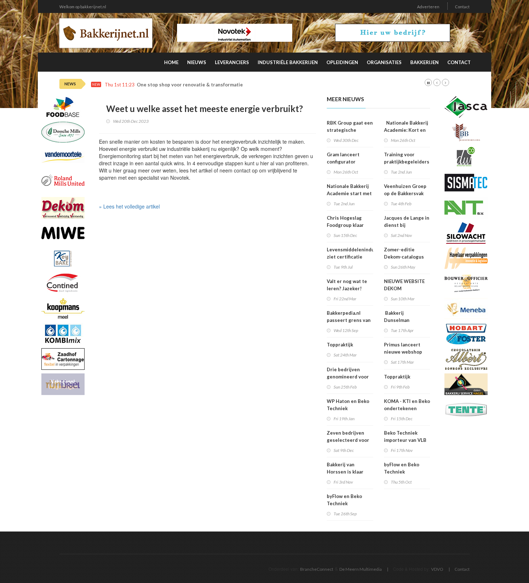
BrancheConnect (316, 569)
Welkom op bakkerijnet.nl (82, 6)
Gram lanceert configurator (343, 158)
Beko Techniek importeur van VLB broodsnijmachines (406, 440)
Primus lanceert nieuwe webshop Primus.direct (403, 352)
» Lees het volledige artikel (129, 206)
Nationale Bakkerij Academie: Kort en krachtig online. (406, 130)
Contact (462, 6)
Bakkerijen (424, 62)
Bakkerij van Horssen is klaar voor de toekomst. (347, 472)
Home (171, 62)
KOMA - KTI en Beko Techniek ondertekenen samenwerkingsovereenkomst (418, 408)
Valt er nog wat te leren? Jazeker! (347, 284)
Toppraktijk (340, 344)
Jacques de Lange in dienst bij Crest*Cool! (406, 225)
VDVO (437, 569)
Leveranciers (232, 62)
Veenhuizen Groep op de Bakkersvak (405, 189)
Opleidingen (342, 62)
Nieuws (196, 62)
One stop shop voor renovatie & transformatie (190, 85)
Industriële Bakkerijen (288, 62)
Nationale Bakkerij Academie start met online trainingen (349, 193)
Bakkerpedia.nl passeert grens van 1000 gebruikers (349, 320)
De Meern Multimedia (360, 569)
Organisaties (384, 62)
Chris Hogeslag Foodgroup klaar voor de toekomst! (348, 225)
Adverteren (428, 6)
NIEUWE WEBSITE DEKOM (404, 284)
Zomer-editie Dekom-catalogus (404, 253)
